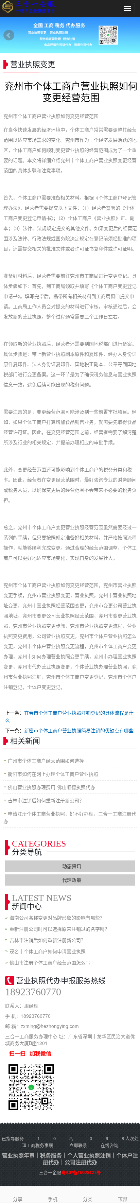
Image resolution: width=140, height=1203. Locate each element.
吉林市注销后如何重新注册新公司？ (46, 800)
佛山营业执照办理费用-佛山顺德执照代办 (51, 787)
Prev (8, 35)
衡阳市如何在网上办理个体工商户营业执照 (53, 773)
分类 (87, 1199)
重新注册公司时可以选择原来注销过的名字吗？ (59, 928)
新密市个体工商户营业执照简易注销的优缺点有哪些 (79, 730)
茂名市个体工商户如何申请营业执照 (48, 951)
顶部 (122, 1199)
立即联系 (78, 1145)
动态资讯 (71, 865)
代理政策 (71, 879)
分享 (17, 1199)
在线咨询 (109, 1145)
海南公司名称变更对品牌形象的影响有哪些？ (57, 917)
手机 (52, 1199)
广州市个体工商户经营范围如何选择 (46, 760)
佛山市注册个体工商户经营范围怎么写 (50, 962)
